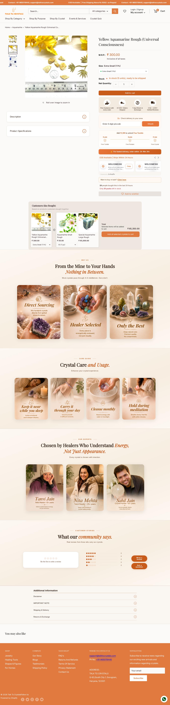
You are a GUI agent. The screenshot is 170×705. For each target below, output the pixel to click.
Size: (110, 66)
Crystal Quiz (96, 18)
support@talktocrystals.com (41, 3)
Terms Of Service (67, 663)
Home (7, 27)
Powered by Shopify (9, 698)
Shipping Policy (40, 668)
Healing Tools (11, 659)
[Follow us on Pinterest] (37, 699)
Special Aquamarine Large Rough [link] (87, 236)
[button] (159, 11)
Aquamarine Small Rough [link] (64, 236)
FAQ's (61, 655)
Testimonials (38, 663)
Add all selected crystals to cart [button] (120, 234)
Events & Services (77, 18)
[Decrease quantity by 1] (115, 84)
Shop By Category (13, 18)
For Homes (10, 668)
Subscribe (138, 678)
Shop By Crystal (57, 18)
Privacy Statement (67, 668)
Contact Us (64, 672)
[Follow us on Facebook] (22, 699)
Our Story (37, 655)
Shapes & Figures (13, 663)
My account (137, 12)
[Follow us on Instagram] (32, 699)
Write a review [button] (139, 558)
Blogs (35, 659)
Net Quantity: (105, 83)
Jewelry (8, 655)
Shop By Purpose (37, 18)
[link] (41, 222)
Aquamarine (17, 27)
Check (151, 124)
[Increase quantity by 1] (132, 84)
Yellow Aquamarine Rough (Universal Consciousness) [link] (39, 236)
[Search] (115, 11)
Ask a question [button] (139, 566)
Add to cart (130, 93)
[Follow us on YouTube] (42, 699)
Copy (129, 166)
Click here (122, 180)
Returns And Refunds (68, 659)
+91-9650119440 (22, 3)
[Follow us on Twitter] (27, 699)
